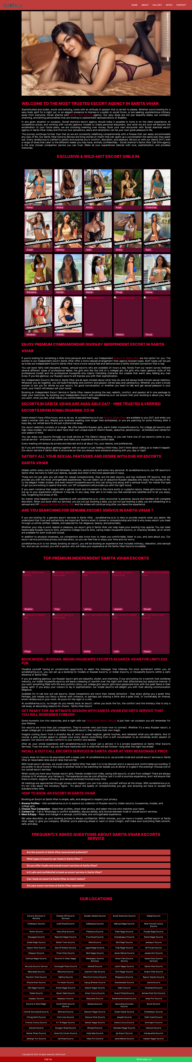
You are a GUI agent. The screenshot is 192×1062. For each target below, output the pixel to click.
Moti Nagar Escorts (95, 953)
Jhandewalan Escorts (124, 982)
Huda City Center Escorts (65, 1033)
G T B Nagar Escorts (65, 1022)
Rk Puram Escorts (153, 947)
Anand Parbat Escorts (124, 993)
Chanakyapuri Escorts (124, 937)
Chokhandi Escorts (153, 988)
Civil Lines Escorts (65, 1017)
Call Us (48, 1059)
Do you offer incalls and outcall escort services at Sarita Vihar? (62, 865)
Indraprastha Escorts (153, 1033)
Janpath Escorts (124, 1017)
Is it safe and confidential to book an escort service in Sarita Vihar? (64, 872)
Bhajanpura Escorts (124, 977)
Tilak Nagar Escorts (124, 947)
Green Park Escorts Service (124, 959)
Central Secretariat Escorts (36, 1012)
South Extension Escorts (124, 916)
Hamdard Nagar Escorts (124, 1028)
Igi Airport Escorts (124, 1033)
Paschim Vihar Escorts (36, 977)
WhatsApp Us (144, 1059)
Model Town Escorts (65, 942)
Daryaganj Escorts (36, 937)
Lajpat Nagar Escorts (94, 947)
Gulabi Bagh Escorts (36, 942)
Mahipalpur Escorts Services (95, 959)
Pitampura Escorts (94, 931)
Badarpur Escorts (65, 998)
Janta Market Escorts (124, 1038)
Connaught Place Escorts (65, 966)
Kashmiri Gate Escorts (95, 971)
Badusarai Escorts (94, 998)
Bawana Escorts (95, 1004)
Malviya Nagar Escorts (124, 923)
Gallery (157, 5)
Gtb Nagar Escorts (36, 988)
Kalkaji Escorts (153, 916)
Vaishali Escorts (95, 966)
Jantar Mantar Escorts (124, 953)
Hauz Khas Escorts (65, 931)
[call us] (27, 2)
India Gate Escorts (94, 1033)
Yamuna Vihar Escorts (95, 1017)
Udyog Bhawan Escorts (95, 982)
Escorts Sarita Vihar (115, 417)
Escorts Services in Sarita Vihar (57, 504)
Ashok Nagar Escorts (65, 988)
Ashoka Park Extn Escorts (153, 993)
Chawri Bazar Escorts (124, 1012)
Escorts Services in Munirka (36, 917)
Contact (181, 5)
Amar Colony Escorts (95, 993)
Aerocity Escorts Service (36, 966)
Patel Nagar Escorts (124, 931)
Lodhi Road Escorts (65, 923)
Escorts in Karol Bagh (36, 1004)
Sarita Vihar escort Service (102, 720)
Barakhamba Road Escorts (124, 998)
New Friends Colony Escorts (153, 924)
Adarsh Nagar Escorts (95, 988)
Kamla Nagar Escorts (153, 937)
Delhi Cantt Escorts (153, 1017)
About (145, 5)
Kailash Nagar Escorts (153, 1038)
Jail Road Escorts (66, 1038)
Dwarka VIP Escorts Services (65, 917)
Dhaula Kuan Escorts (36, 982)
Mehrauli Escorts (65, 1012)
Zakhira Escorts (65, 977)
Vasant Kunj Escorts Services (153, 959)
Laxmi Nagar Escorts (124, 966)
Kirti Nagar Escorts (124, 971)
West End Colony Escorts (94, 977)
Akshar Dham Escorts (36, 1033)
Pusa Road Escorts (95, 937)
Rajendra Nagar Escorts (65, 937)
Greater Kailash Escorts (95, 916)
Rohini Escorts (36, 931)
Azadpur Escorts (36, 998)
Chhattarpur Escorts (153, 1012)
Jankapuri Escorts (153, 942)
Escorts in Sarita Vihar (126, 358)
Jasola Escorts (153, 982)
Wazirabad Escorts (36, 971)
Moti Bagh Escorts (124, 942)
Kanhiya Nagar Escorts (36, 958)
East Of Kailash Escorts (65, 947)
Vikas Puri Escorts (94, 1038)
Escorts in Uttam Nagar (65, 958)
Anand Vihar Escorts (153, 971)
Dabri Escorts (124, 988)
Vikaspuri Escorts (36, 953)
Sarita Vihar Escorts (153, 966)
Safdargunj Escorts (95, 923)
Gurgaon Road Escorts (65, 1028)
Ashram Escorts (36, 1028)
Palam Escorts (36, 993)
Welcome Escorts (65, 971)
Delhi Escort (60, 1054)
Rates (169, 5)
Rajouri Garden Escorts (153, 977)
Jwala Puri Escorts (153, 998)
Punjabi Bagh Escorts (153, 931)
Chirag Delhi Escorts (36, 1017)
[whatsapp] (29, 2)
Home (135, 5)
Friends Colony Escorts (36, 1022)
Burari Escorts (153, 1004)
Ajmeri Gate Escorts (65, 993)
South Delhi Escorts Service (65, 1005)
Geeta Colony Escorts (124, 1022)
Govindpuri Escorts (153, 1022)
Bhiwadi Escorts (94, 1028)
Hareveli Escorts (153, 1028)
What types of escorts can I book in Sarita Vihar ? (54, 858)
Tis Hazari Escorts (65, 982)
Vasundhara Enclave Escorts (124, 1005)
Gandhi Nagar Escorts (95, 1022)
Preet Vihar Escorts (66, 953)
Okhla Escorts (94, 942)
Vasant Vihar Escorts (36, 947)
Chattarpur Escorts (36, 923)
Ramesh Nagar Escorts (94, 1012)
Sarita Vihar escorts (81, 115)
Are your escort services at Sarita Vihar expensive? (56, 885)
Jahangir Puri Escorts (36, 1038)
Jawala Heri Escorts (153, 953)
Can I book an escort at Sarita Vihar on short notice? (56, 879)
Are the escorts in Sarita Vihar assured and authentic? (57, 852)
